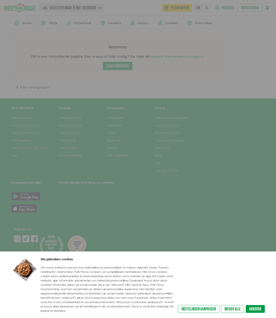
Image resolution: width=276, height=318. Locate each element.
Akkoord (255, 309)
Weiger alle (232, 309)
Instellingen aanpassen (198, 309)
